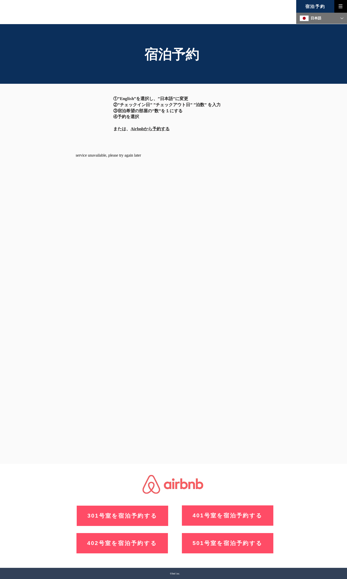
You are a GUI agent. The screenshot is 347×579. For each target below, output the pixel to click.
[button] (340, 6)
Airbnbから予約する (150, 128)
